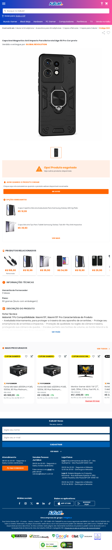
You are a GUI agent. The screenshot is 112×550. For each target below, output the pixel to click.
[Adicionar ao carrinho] (31, 356)
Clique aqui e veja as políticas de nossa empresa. (82, 528)
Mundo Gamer (10, 21)
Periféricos (82, 21)
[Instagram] (25, 503)
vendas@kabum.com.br (43, 474)
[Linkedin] (43, 503)
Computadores (66, 21)
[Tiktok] (49, 503)
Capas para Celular (89, 28)
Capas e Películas (71, 28)
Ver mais (56, 238)
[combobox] (56, 10)
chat (49, 469)
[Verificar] (19, 536)
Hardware (38, 21)
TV (91, 21)
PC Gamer (51, 21)
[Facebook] (19, 503)
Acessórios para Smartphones (49, 28)
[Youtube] (37, 503)
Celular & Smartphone (25, 28)
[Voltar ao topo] (56, 513)
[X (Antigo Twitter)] (31, 503)
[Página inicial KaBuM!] (56, 4)
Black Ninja (25, 21)
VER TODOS (102, 349)
